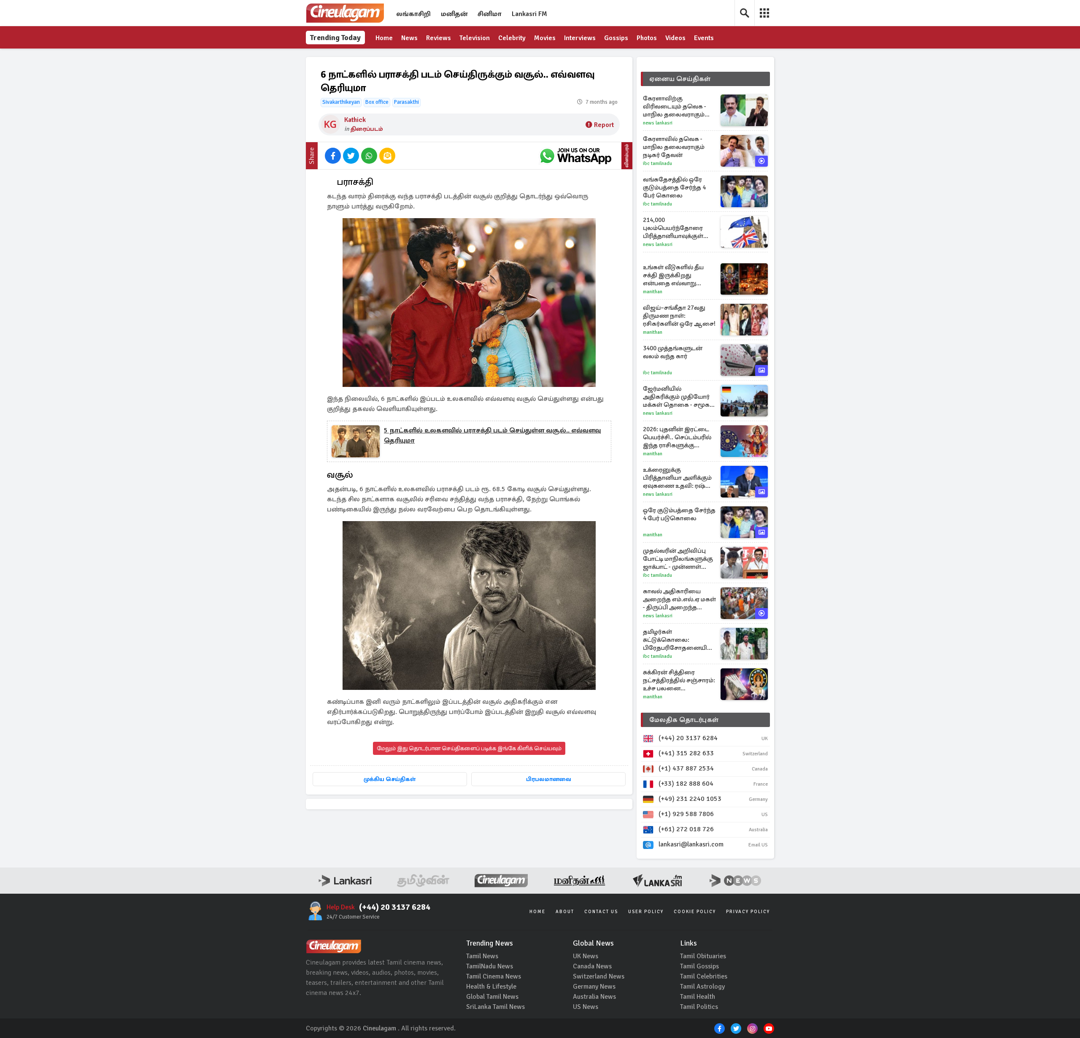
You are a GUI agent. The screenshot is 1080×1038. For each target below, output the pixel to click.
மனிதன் (454, 14)
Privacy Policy (748, 911)
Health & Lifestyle (491, 986)
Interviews (580, 38)
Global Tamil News (492, 996)
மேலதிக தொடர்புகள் (683, 720)
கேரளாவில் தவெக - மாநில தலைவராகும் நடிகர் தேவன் (674, 147)
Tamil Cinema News (493, 976)
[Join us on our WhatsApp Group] (575, 155)
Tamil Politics (699, 1007)
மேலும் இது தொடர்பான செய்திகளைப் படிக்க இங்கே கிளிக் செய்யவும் (469, 748)
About (565, 911)
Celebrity (512, 38)
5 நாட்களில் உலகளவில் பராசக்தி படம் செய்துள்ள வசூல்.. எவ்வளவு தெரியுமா (492, 435)
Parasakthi (406, 102)
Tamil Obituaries (703, 956)
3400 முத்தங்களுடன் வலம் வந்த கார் (672, 352)
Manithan (652, 292)
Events (704, 38)
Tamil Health (697, 996)
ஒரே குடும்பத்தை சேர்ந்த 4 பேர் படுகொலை (679, 514)
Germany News (594, 986)
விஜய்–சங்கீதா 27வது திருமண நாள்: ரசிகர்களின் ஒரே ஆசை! (679, 315)
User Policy (646, 911)
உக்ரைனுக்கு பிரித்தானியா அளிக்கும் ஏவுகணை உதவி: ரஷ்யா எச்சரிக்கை (678, 478)
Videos (675, 38)
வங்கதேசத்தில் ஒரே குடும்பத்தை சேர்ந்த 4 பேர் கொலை (674, 187)
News (409, 38)
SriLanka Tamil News (495, 1007)
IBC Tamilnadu (657, 163)
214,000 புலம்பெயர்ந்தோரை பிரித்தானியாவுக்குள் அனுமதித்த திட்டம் (673, 228)
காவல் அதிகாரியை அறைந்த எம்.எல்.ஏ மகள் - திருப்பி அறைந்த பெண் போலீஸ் (679, 599)
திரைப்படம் (367, 128)
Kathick (355, 120)
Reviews (438, 38)
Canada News (592, 966)
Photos (647, 38)
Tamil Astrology (702, 986)
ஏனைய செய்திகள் (680, 79)
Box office (377, 102)
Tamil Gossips (699, 966)
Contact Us (601, 911)
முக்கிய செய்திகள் (390, 779)
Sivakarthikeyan (341, 102)
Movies (545, 38)
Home (384, 38)
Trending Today (335, 37)
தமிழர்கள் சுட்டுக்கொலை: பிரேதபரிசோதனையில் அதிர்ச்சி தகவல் (678, 640)
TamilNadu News (489, 966)
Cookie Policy (695, 911)
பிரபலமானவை (548, 779)
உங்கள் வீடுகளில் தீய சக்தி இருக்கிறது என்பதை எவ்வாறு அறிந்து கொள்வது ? (673, 275)
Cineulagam (379, 1028)
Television (474, 38)
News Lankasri (657, 123)
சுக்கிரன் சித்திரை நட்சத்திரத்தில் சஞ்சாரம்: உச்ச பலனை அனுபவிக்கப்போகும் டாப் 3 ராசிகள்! (679, 680)
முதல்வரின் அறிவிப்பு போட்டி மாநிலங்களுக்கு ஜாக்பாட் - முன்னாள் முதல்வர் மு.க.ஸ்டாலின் (678, 559)
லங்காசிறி (413, 14)
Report (604, 125)
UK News (585, 956)
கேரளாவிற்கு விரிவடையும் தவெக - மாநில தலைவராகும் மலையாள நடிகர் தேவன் (679, 107)
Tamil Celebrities (703, 976)
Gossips (616, 38)
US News (585, 1007)
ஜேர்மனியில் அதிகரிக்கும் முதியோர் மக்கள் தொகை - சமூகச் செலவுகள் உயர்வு (678, 397)
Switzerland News (598, 976)
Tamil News (482, 956)
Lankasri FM (529, 14)
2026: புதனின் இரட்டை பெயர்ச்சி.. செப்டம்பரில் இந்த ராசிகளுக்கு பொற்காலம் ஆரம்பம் (677, 437)
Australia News (594, 996)
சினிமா (490, 14)
